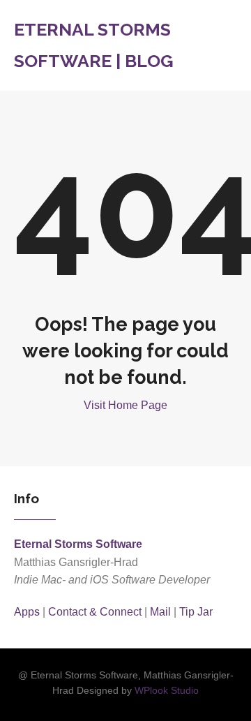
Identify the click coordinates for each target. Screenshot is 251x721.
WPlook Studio (167, 690)
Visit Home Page (125, 405)
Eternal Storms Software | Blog (94, 45)
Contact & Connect (95, 612)
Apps (27, 612)
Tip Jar (196, 612)
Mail (160, 612)
